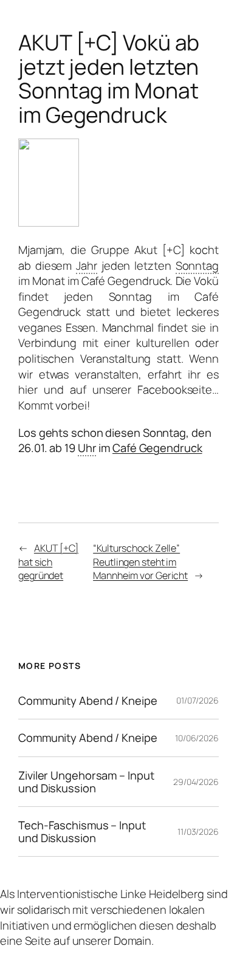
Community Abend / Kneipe (87, 700)
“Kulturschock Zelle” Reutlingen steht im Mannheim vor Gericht (140, 561)
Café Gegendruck (157, 448)
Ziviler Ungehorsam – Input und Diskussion (86, 781)
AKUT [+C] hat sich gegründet (48, 561)
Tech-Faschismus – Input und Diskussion (82, 831)
